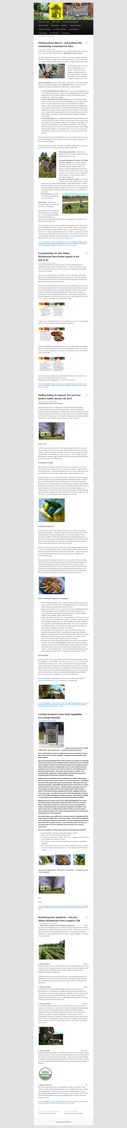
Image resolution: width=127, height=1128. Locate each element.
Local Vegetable (42, 243)
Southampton (82, 243)
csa (65, 242)
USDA (64, 907)
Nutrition (52, 704)
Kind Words (64, 25)
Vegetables (53, 245)
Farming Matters (43, 33)
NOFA (47, 704)
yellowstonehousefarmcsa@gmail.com (62, 238)
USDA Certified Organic (44, 245)
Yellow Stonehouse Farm (62, 245)
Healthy (85, 242)
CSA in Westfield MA (71, 242)
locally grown (49, 243)
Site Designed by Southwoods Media (73, 1113)
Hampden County (76, 703)
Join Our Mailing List (74, 29)
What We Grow (55, 25)
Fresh (44, 385)
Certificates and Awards (45, 29)
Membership (48, 907)
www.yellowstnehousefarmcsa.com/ (48, 680)
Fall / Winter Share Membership (71, 22)
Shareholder (76, 243)
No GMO (44, 704)
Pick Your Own (68, 243)
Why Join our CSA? (44, 25)
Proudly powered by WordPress (63, 1122)
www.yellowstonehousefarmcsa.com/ (69, 661)
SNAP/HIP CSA (56, 22)
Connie (53, 49)
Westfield (40, 706)
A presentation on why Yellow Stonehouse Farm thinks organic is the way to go (58, 256)
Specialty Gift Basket (75, 25)
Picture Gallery (65, 33)
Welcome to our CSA (44, 22)
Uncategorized (55, 906)
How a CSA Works (54, 33)
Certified (58, 703)
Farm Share (80, 242)
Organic (55, 243)
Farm (64, 703)
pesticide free (61, 243)
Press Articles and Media (59, 29)
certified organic (60, 242)
